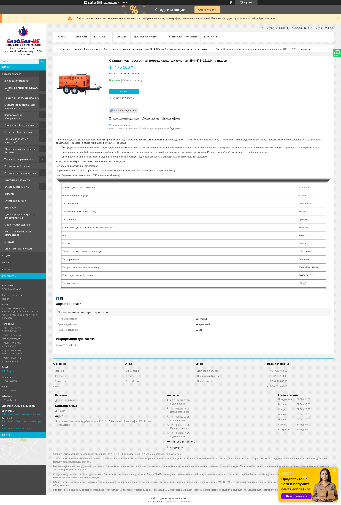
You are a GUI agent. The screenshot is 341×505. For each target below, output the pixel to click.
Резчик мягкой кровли (17, 166)
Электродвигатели (15, 200)
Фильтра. (9, 193)
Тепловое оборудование (18, 159)
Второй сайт (133, 381)
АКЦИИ (6, 255)
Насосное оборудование (18, 132)
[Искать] (42, 61)
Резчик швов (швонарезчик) (20, 173)
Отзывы (6, 262)
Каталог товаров (11, 73)
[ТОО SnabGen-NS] (23, 34)
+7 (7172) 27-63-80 (277, 370)
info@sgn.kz (8, 371)
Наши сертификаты (183, 36)
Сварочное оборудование (19, 125)
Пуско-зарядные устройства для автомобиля (20, 216)
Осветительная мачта (17, 179)
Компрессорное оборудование (13, 116)
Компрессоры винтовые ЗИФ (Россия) (144, 49)
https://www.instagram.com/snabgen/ (22, 414)
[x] (61, 299)
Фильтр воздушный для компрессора (17, 233)
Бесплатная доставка (125, 110)
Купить (124, 91)
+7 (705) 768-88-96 (277, 381)
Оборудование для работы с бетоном (20, 150)
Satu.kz (186, 498)
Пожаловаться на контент (180, 501)
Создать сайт (110, 2)
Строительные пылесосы (18, 248)
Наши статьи (204, 381)
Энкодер (9, 241)
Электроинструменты (16, 186)
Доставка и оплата (147, 36)
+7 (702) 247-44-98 (277, 376)
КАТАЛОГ (100, 36)
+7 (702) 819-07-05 (277, 386)
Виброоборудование (16, 80)
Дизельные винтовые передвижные (189, 49)
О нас (62, 36)
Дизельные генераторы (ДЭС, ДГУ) (21, 89)
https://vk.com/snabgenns (16, 428)
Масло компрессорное (17, 224)
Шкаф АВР (10, 207)
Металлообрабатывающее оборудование (20, 106)
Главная (81, 36)
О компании (133, 370)
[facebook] (57, 299)
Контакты (7, 269)
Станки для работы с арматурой (16, 140)
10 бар (216, 49)
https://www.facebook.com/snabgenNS (23, 421)
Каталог (59, 376)
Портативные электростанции (21, 97)
